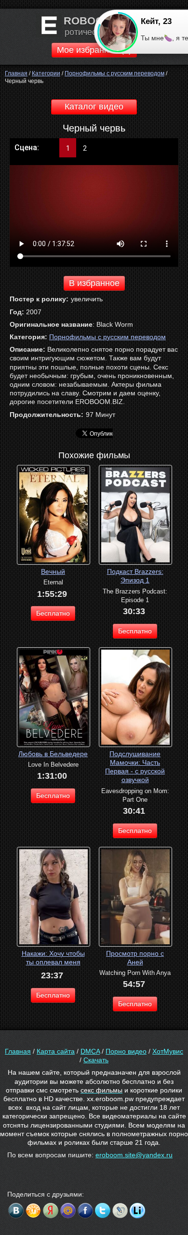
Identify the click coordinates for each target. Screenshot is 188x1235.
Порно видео (126, 1051)
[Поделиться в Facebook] (85, 1210)
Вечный (53, 571)
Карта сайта (56, 1051)
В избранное (94, 283)
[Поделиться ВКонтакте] (16, 1210)
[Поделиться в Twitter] (102, 1210)
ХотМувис (167, 1051)
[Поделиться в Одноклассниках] (33, 1210)
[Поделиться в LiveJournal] (120, 1210)
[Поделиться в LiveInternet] (137, 1210)
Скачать (95, 1060)
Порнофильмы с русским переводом (107, 337)
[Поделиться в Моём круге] (50, 1210)
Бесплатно (53, 613)
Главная (18, 1051)
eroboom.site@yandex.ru (134, 1155)
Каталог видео (94, 106)
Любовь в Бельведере (53, 754)
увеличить (87, 299)
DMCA (90, 1051)
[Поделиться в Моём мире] (68, 1210)
